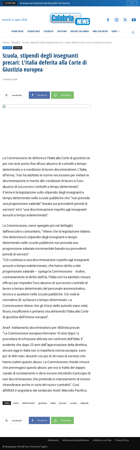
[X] (125, 20)
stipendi (84, 403)
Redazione (53, 440)
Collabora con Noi (101, 440)
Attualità (15, 42)
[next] (135, 3)
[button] (132, 32)
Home (6, 42)
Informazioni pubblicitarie (75, 440)
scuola (73, 403)
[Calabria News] (70, 19)
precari (63, 403)
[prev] (129, 3)
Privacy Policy (122, 440)
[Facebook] (107, 20)
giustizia (42, 403)
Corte (16, 403)
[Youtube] (134, 20)
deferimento (28, 403)
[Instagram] (116, 20)
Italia (53, 403)
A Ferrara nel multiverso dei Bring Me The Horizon (45, 3)
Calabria (17, 47)
